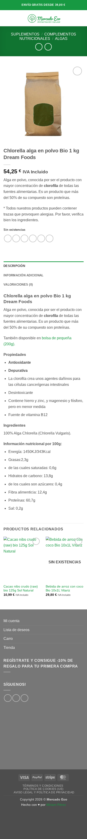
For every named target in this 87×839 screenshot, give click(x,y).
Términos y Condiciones (43, 785)
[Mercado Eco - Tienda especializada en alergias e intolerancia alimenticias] (44, 18)
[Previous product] (48, 46)
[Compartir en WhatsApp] (8, 238)
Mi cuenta (11, 621)
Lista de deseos (16, 630)
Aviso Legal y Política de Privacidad (44, 792)
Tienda (9, 648)
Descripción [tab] (14, 266)
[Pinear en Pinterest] (41, 238)
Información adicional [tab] (23, 275)
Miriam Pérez (56, 805)
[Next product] (38, 46)
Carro (8, 639)
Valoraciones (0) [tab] (18, 284)
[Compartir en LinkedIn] (49, 238)
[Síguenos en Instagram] (16, 698)
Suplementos (25, 34)
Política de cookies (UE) (43, 789)
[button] (6, 18)
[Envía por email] (33, 238)
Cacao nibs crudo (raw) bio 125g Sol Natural (20, 588)
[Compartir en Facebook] (16, 238)
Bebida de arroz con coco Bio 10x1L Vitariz (64, 588)
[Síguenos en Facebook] (8, 698)
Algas (61, 39)
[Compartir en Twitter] (24, 238)
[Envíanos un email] (24, 698)
